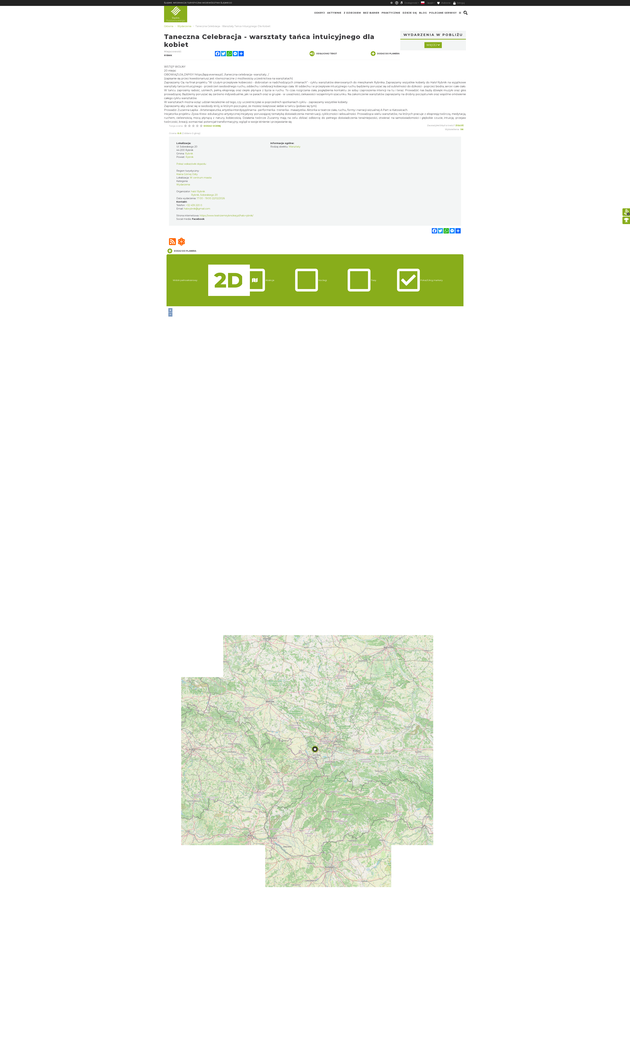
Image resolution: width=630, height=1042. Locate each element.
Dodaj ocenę (212, 126)
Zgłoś (459, 125)
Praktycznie (391, 12)
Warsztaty (294, 146)
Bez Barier (371, 12)
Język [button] (430, 3)
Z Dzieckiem (352, 12)
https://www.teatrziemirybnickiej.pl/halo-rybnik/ (226, 215)
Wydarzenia (183, 184)
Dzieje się (410, 12)
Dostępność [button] (411, 3)
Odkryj (319, 12)
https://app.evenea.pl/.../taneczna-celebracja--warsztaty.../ (232, 74)
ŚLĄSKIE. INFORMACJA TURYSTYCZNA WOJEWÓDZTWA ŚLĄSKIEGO (198, 2)
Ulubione (446, 3)
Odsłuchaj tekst (326, 53)
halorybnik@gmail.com (197, 208)
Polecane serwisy (443, 12)
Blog (423, 12)
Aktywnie (334, 12)
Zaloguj (461, 3)
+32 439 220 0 (194, 205)
